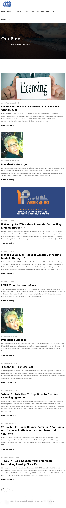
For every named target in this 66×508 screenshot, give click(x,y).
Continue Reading (7, 125)
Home (3, 12)
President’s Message (14, 164)
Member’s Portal (6, 19)
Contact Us (45, 12)
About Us (10, 12)
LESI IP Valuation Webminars (18, 285)
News (27, 12)
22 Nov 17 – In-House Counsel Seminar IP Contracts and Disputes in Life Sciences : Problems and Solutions (32, 430)
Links (52, 12)
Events (19, 12)
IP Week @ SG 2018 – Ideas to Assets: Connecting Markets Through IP (31, 256)
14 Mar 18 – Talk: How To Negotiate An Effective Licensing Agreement (29, 395)
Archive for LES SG (23, 44)
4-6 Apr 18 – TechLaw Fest (17, 367)
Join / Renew (35, 12)
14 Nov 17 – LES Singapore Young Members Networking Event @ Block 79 (26, 462)
